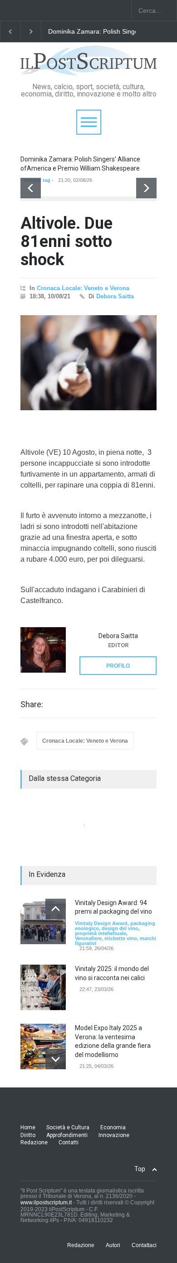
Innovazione (113, 1135)
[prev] (30, 188)
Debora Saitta (115, 296)
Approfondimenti (67, 1135)
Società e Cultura (67, 1127)
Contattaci (144, 1245)
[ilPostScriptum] (88, 65)
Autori (113, 1245)
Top (139, 1168)
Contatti (69, 1142)
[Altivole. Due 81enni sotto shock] (88, 362)
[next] (146, 188)
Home (27, 1127)
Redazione (34, 1142)
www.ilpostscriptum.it (46, 1202)
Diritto (27, 1135)
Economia (113, 1127)
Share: (31, 704)
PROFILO (118, 666)
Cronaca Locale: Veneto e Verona (83, 288)
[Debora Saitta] (43, 650)
